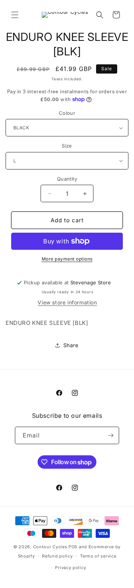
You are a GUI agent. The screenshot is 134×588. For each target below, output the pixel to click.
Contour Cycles (50, 546)
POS (72, 546)
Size (67, 146)
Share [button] (71, 345)
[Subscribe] (110, 435)
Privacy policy (70, 567)
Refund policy (57, 556)
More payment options (67, 259)
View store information (67, 302)
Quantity (67, 179)
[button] (15, 15)
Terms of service (98, 556)
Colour (67, 113)
